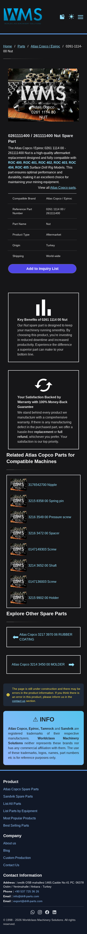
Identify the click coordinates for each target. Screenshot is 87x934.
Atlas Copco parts (63, 187)
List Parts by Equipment (20, 811)
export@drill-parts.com (27, 901)
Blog (6, 850)
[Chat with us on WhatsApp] (32, 912)
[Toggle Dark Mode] (71, 16)
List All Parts (12, 803)
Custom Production (17, 858)
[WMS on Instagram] (39, 912)
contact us (18, 700)
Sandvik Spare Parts (18, 796)
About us (9, 843)
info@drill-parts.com (26, 896)
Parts (21, 46)
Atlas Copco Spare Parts (21, 789)
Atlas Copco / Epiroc (45, 46)
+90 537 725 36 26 (27, 891)
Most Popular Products (19, 818)
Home (7, 46)
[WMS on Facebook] (47, 912)
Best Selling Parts (16, 825)
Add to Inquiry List (42, 269)
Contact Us (11, 865)
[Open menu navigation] (81, 17)
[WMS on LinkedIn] (54, 912)
